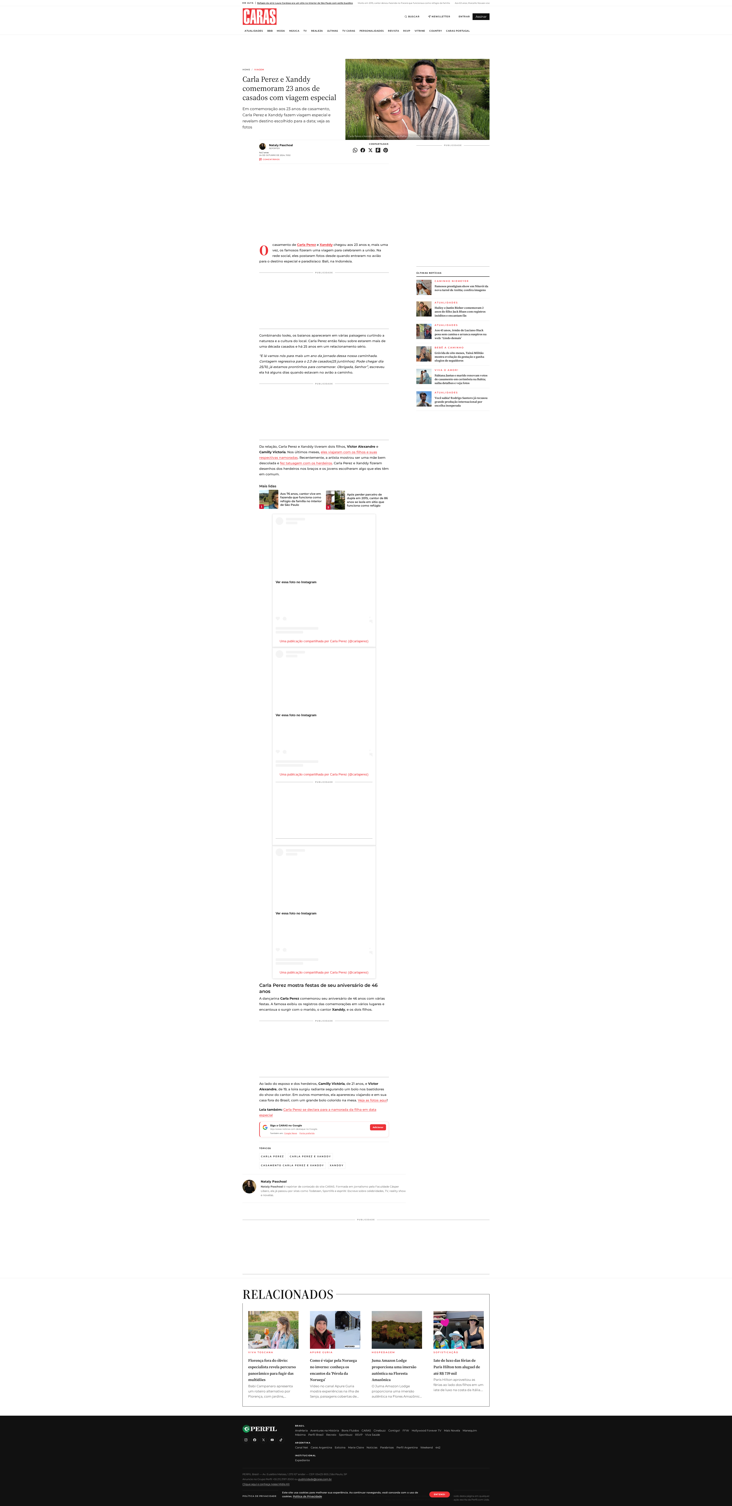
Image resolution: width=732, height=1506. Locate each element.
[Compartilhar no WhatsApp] (355, 150)
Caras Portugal (458, 31)
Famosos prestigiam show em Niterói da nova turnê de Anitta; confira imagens (461, 288)
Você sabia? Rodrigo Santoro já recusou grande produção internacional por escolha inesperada (461, 402)
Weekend (426, 1447)
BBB (270, 31)
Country (435, 31)
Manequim (470, 1430)
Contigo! (394, 1430)
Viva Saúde (372, 1434)
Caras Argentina (321, 1447)
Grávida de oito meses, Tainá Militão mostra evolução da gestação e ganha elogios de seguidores (459, 357)
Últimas (332, 31)
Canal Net (301, 1447)
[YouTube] (272, 1439)
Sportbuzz (345, 1434)
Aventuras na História (324, 1430)
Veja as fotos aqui (372, 1100)
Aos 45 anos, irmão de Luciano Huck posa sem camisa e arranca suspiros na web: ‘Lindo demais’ (460, 334)
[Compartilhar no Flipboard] (378, 150)
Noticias (372, 1447)
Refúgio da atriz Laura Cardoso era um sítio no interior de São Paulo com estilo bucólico (305, 3)
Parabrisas (387, 1447)
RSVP (406, 31)
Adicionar (378, 1127)
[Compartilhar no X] (370, 150)
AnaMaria (301, 1430)
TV (305, 31)
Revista (393, 31)
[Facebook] (254, 1439)
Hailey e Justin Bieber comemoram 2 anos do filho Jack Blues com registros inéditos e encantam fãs (460, 312)
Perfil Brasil (315, 1434)
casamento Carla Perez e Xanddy (292, 1165)
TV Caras (348, 31)
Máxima (300, 1434)
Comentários (271, 159)
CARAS (366, 1430)
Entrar (464, 16)
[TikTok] (281, 1439)
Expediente (302, 1460)
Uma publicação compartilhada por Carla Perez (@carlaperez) (324, 641)
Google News (290, 1133)
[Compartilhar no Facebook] (363, 150)
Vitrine (420, 31)
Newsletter (441, 16)
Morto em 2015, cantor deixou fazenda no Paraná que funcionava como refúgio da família (403, 3)
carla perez (272, 1156)
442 (437, 1447)
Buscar (414, 16)
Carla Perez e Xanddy (310, 1156)
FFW (406, 1430)
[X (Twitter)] (263, 1439)
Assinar (481, 16)
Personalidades (372, 31)
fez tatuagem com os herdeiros (306, 463)
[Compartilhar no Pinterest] (385, 150)
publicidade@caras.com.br (315, 1479)
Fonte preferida (307, 1133)
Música (294, 31)
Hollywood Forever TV (426, 1430)
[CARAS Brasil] (259, 16)
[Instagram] (245, 1439)
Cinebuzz (380, 1430)
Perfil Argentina (407, 1447)
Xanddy (337, 1165)
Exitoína (340, 1447)
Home (246, 70)
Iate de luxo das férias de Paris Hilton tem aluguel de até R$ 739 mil (456, 1367)
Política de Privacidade (259, 1496)
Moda (281, 31)
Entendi (439, 1494)
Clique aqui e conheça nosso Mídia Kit (266, 1484)
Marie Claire (356, 1447)
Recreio (331, 1434)
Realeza (317, 31)
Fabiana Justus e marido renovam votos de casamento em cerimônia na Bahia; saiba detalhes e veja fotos (461, 379)
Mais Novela (452, 1430)
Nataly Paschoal (281, 145)
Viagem (259, 70)
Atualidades (254, 31)
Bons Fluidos (350, 1430)
